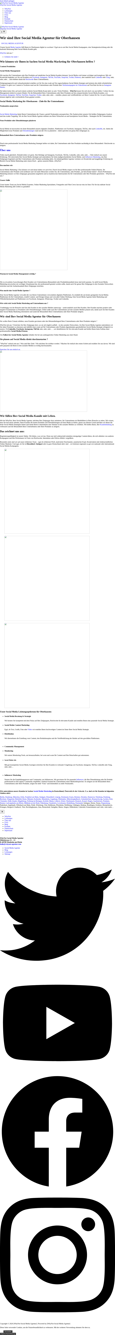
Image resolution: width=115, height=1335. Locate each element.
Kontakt (7, 19)
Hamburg (8, 797)
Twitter (71, 77)
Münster (30, 799)
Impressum (8, 23)
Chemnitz (3, 801)
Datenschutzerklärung (8, 1334)
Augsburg (53, 799)
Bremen (77, 797)
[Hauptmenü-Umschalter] (3, 31)
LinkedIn (99, 77)
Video (30, 729)
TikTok (50, 77)
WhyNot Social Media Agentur (11, 5)
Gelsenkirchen (86, 799)
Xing (108, 77)
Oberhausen (70, 801)
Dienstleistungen (29, 131)
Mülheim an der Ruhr (31, 803)
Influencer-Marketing (92, 157)
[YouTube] (57, 1073)
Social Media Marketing (8, 114)
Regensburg (105, 803)
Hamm (2, 803)
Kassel (84, 801)
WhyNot (7, 9)
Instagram (43, 77)
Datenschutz (8, 21)
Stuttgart (42, 797)
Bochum (3, 799)
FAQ (6, 15)
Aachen (105, 799)
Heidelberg (70, 803)
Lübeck (57, 801)
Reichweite (30, 79)
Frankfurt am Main (31, 797)
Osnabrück (52, 803)
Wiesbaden (62, 799)
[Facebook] (57, 1188)
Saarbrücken (97, 801)
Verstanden (8, 1331)
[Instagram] (57, 1320)
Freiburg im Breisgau (34, 801)
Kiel (110, 799)
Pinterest (78, 77)
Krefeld (45, 801)
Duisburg (106, 797)
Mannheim (45, 799)
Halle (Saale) (12, 801)
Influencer (79, 779)
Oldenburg (44, 803)
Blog (6, 17)
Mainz (51, 801)
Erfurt (63, 801)
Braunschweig (97, 799)
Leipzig (57, 797)
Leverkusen (61, 803)
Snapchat (64, 77)
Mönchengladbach (73, 799)
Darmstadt (79, 803)
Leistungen (8, 11)
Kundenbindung (106, 425)
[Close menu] (2, 812)
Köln (22, 797)
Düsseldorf (50, 797)
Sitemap (7, 854)
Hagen (90, 801)
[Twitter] (57, 971)
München (16, 797)
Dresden (84, 797)
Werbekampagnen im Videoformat (74, 85)
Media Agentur (15, 47)
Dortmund (64, 797)
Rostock (78, 801)
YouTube (57, 77)
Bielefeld (18, 799)
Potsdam (106, 801)
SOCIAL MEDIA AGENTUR (12, 43)
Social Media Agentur (12, 848)
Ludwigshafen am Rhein (14, 803)
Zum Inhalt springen (7, 1)
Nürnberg (99, 797)
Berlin (2, 797)
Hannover (91, 797)
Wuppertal (10, 799)
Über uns (7, 13)
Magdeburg (22, 801)
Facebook (35, 77)
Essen (71, 797)
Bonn (24, 799)
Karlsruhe (37, 799)
